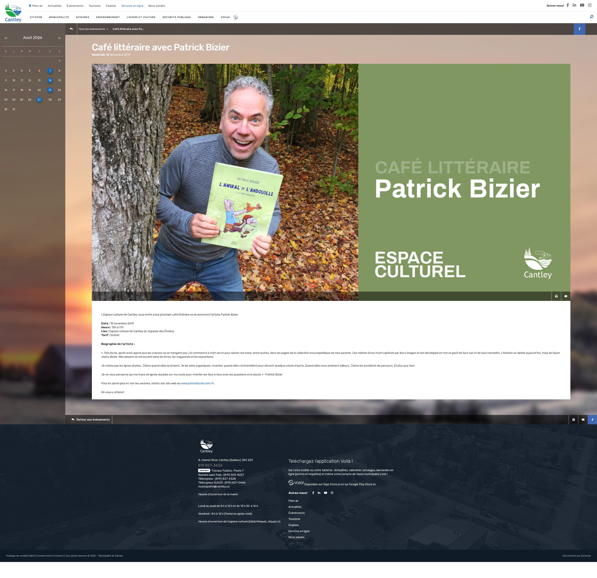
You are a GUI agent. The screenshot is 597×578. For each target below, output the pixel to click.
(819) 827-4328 (225, 478)
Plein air (293, 501)
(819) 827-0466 (235, 482)
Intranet (58, 555)
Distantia (586, 555)
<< (6, 38)
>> (59, 38)
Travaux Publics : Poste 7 (227, 470)
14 (50, 80)
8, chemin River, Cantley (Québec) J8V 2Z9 (225, 460)
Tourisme (294, 519)
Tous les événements (92, 28)
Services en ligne (299, 531)
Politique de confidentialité (20, 555)
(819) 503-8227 (233, 475)
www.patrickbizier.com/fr (197, 383)
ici (279, 521)
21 (50, 90)
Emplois (293, 525)
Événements (296, 513)
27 (39, 99)
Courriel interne (45, 555)
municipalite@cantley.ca (213, 486)
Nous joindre (296, 537)
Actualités (295, 507)
